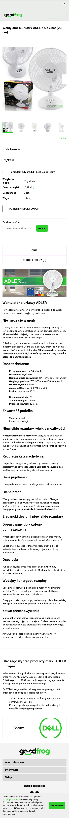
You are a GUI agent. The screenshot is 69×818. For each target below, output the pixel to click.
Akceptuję (56, 805)
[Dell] (50, 728)
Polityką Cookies (10, 799)
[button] (34, 762)
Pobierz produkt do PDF (24, 208)
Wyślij (42, 228)
